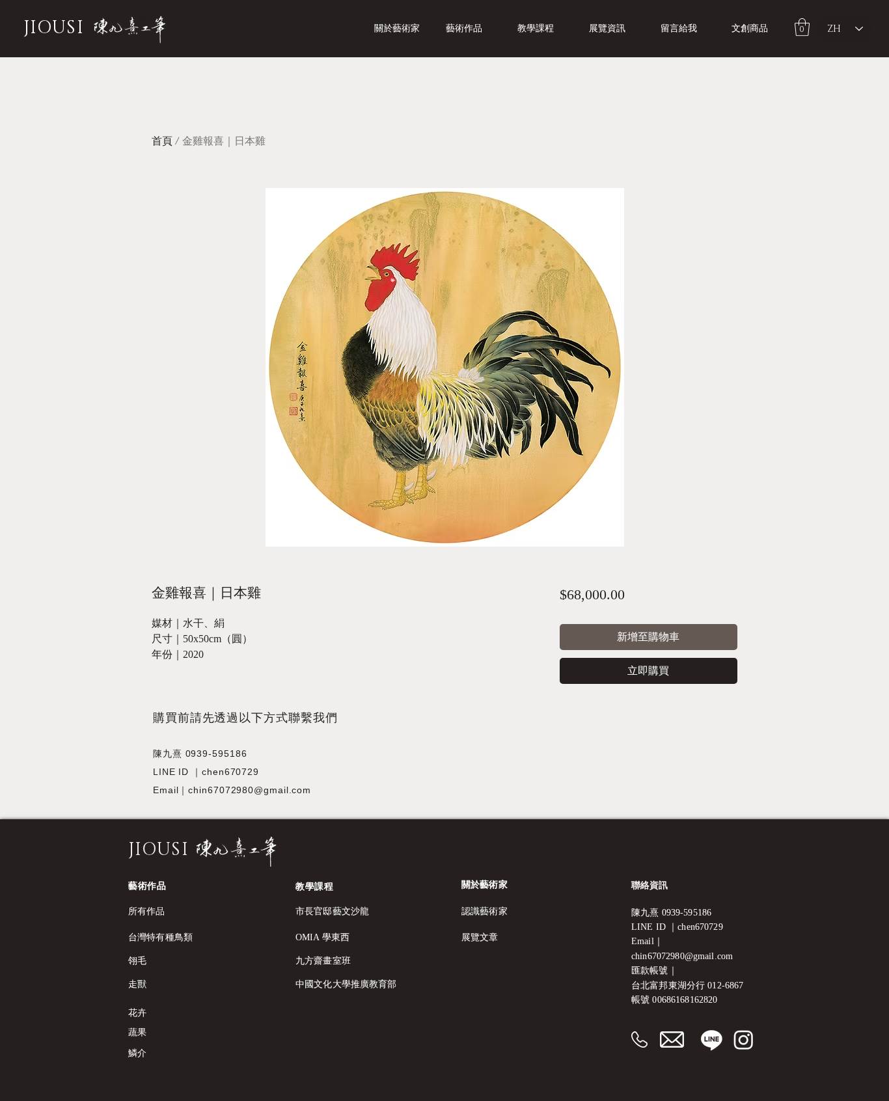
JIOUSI (53, 28)
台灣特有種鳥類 (160, 937)
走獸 (137, 984)
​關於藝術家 (484, 885)
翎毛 (137, 961)
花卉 (137, 1013)
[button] (543, 29)
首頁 (162, 141)
